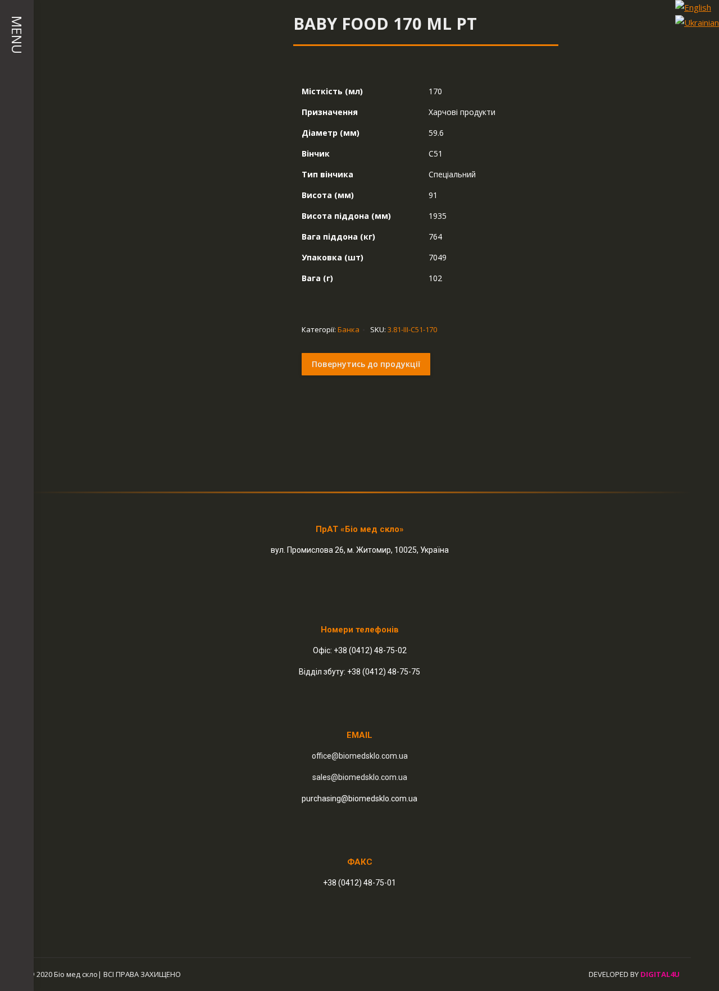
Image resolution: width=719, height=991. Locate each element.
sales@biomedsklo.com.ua (359, 777)
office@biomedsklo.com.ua (360, 755)
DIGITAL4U (660, 974)
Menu (17, 35)
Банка (349, 329)
